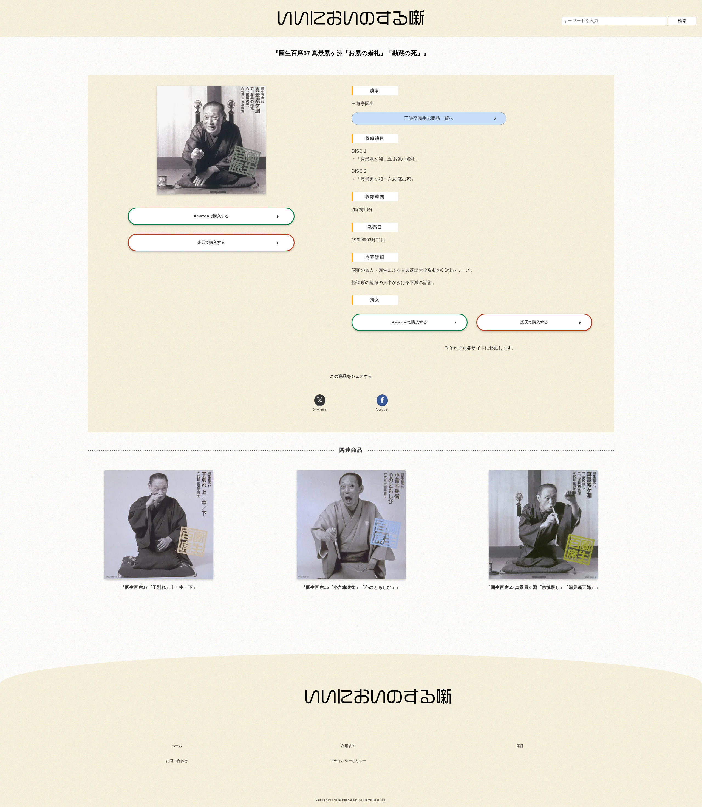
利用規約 (348, 746)
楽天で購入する (534, 322)
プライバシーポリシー (348, 761)
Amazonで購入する (409, 322)
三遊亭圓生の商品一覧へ (429, 118)
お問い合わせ (177, 761)
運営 (520, 746)
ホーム (176, 746)
